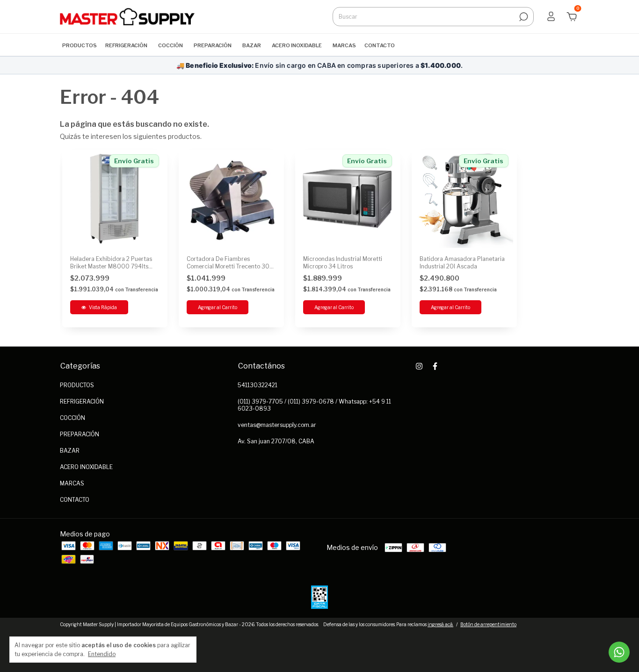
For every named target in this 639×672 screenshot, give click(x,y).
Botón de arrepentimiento (488, 624)
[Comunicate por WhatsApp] (619, 652)
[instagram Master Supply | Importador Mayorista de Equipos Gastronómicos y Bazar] (419, 366)
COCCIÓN (170, 45)
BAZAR (251, 45)
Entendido (102, 654)
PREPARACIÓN (213, 45)
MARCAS (344, 45)
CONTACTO (379, 45)
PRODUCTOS (79, 45)
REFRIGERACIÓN (126, 45)
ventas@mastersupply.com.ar (277, 424)
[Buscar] (522, 16)
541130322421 (257, 385)
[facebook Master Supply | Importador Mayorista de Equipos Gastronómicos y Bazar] (435, 366)
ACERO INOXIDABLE (297, 45)
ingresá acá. (440, 624)
